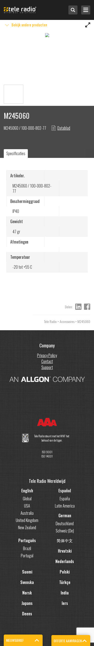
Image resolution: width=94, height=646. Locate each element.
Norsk (27, 593)
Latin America (65, 506)
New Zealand (27, 527)
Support (47, 367)
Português (27, 540)
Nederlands (64, 561)
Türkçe (64, 582)
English (27, 491)
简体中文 (65, 540)
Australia (27, 513)
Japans (27, 603)
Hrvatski (65, 551)
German (64, 515)
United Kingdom (27, 520)
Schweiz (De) (65, 531)
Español (64, 491)
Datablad (63, 128)
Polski (65, 572)
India (65, 593)
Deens (27, 614)
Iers (65, 603)
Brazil (27, 548)
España (65, 499)
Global (27, 499)
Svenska (27, 582)
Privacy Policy (47, 355)
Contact (47, 361)
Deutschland (65, 523)
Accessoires (67, 321)
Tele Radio (50, 321)
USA (27, 506)
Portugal (27, 556)
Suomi (27, 572)
